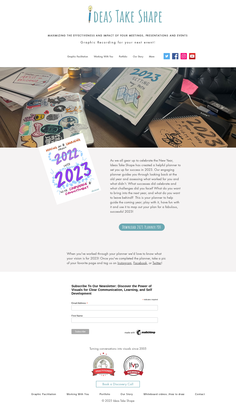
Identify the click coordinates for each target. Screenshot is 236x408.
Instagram (124, 263)
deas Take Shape (126, 16)
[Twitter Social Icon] (167, 56)
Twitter (157, 263)
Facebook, (140, 263)
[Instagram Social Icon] (184, 56)
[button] (103, 55)
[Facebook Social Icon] (175, 56)
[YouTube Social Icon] (192, 56)
